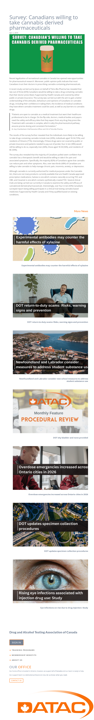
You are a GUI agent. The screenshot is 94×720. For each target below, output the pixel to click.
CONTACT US (16, 680)
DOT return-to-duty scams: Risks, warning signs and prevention (57, 322)
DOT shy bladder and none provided (70, 437)
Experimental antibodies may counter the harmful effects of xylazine (55, 265)
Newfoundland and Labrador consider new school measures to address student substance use (53, 379)
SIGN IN (16, 642)
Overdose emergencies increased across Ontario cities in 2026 (58, 494)
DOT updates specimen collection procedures (66, 551)
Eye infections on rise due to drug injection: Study (64, 607)
